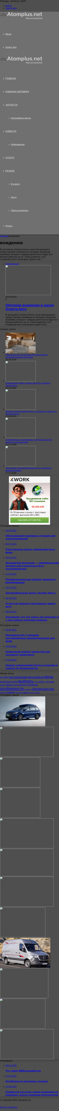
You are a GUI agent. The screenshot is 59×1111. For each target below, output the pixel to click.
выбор (14, 681)
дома (36, 682)
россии (19, 693)
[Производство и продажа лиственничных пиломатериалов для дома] (20, 352)
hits (1, 677)
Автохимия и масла (21, 118)
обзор (8, 684)
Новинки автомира (17, 92)
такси (32, 693)
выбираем (5, 681)
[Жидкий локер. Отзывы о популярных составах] (27, 875)
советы (25, 692)
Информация (18, 144)
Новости (10, 131)
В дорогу (15, 184)
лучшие (50, 681)
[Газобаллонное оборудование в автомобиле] (20, 817)
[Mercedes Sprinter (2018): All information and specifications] (25, 967)
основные (32, 684)
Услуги (9, 158)
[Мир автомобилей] (21, 19)
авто (6, 677)
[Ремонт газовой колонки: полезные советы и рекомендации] (20, 786)
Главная (4, 236)
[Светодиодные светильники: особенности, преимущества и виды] (27, 847)
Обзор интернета (19, 210)
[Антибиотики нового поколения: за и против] (22, 1028)
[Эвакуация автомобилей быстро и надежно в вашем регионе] (20, 465)
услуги (37, 693)
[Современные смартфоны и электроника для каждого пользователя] (20, 437)
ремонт (11, 692)
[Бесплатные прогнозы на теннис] (24, 997)
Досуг (14, 197)
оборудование (19, 685)
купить (41, 681)
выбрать (25, 681)
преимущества (43, 689)
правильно (28, 689)
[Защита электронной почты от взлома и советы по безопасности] (20, 409)
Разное (10, 171)
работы (3, 693)
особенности (12, 688)
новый (2, 685)
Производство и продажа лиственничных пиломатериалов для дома (26, 356)
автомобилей (18, 677)
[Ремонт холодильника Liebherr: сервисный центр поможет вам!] (22, 936)
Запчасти (11, 105)
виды (49, 677)
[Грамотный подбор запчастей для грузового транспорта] (20, 380)
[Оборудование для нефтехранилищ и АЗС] (27, 756)
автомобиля (36, 677)
